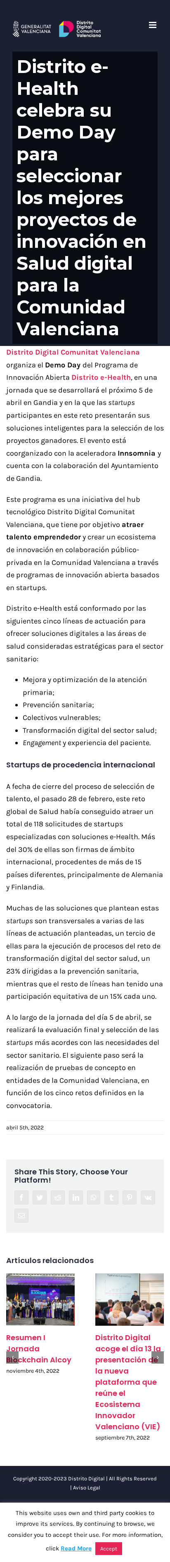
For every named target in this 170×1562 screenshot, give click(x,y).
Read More (76, 1548)
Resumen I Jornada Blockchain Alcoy (38, 1348)
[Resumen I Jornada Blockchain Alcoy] (40, 1299)
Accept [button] (108, 1549)
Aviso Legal (86, 1487)
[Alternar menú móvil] (153, 25)
